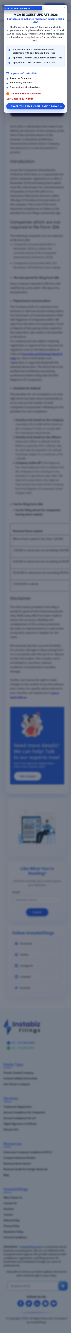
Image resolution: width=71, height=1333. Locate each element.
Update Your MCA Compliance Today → (35, 106)
